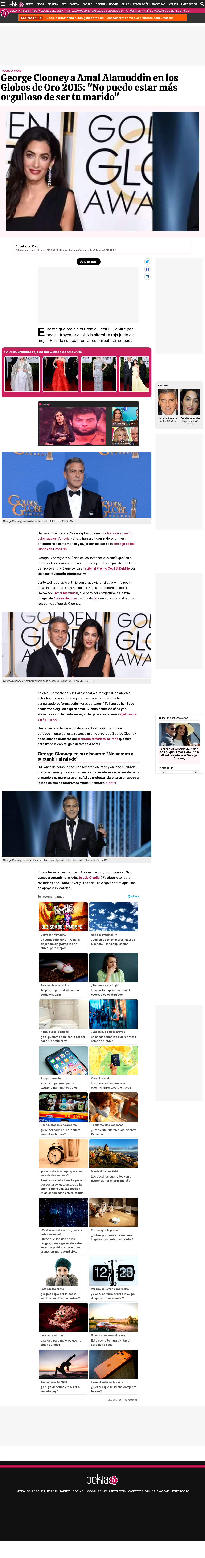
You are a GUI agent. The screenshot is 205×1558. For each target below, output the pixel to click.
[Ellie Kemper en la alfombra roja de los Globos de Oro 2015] (99, 391)
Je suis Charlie (88, 877)
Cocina (78, 1491)
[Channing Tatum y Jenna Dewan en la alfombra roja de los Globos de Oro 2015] (137, 391)
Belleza (33, 1491)
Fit (43, 1491)
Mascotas (136, 1491)
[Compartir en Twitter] (147, 261)
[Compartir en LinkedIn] (147, 277)
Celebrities (29, 10)
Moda (20, 1491)
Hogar (90, 1491)
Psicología (117, 1491)
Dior (96, 598)
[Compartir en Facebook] (147, 269)
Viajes (150, 1491)
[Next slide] (195, 744)
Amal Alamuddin (66, 593)
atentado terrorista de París (97, 738)
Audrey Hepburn (65, 598)
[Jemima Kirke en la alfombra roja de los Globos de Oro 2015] (22, 391)
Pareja (52, 1491)
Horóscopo (180, 1491)
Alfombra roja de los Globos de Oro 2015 (49, 351)
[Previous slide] (163, 744)
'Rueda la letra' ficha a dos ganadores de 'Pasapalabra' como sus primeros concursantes (97, 18)
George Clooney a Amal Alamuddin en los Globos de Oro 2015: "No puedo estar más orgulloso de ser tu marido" (115, 10)
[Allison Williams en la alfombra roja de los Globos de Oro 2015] (60, 391)
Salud (102, 1491)
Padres (65, 1491)
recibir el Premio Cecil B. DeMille (106, 568)
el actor (110, 782)
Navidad (163, 1491)
